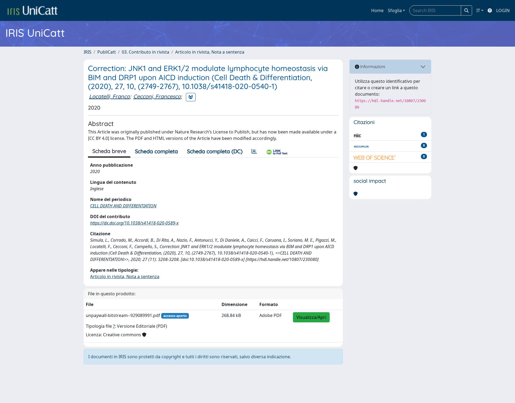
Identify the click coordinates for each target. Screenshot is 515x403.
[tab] (254, 151)
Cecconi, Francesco (157, 96)
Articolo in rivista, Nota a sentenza (209, 52)
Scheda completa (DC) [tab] (214, 151)
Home (377, 10)
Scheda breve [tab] (109, 151)
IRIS (87, 52)
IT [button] (478, 10)
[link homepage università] (32, 10)
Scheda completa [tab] (156, 151)
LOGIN (503, 10)
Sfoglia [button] (395, 10)
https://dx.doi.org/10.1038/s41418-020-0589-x (134, 223)
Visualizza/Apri (311, 317)
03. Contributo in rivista (145, 52)
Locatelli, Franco (109, 96)
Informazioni (372, 66)
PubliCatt (106, 52)
